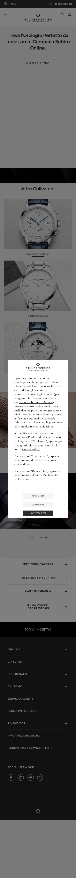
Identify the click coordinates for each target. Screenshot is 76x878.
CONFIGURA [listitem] (38, 504)
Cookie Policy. (31, 449)
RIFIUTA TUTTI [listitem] (38, 496)
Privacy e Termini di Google (36, 402)
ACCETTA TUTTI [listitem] (38, 513)
